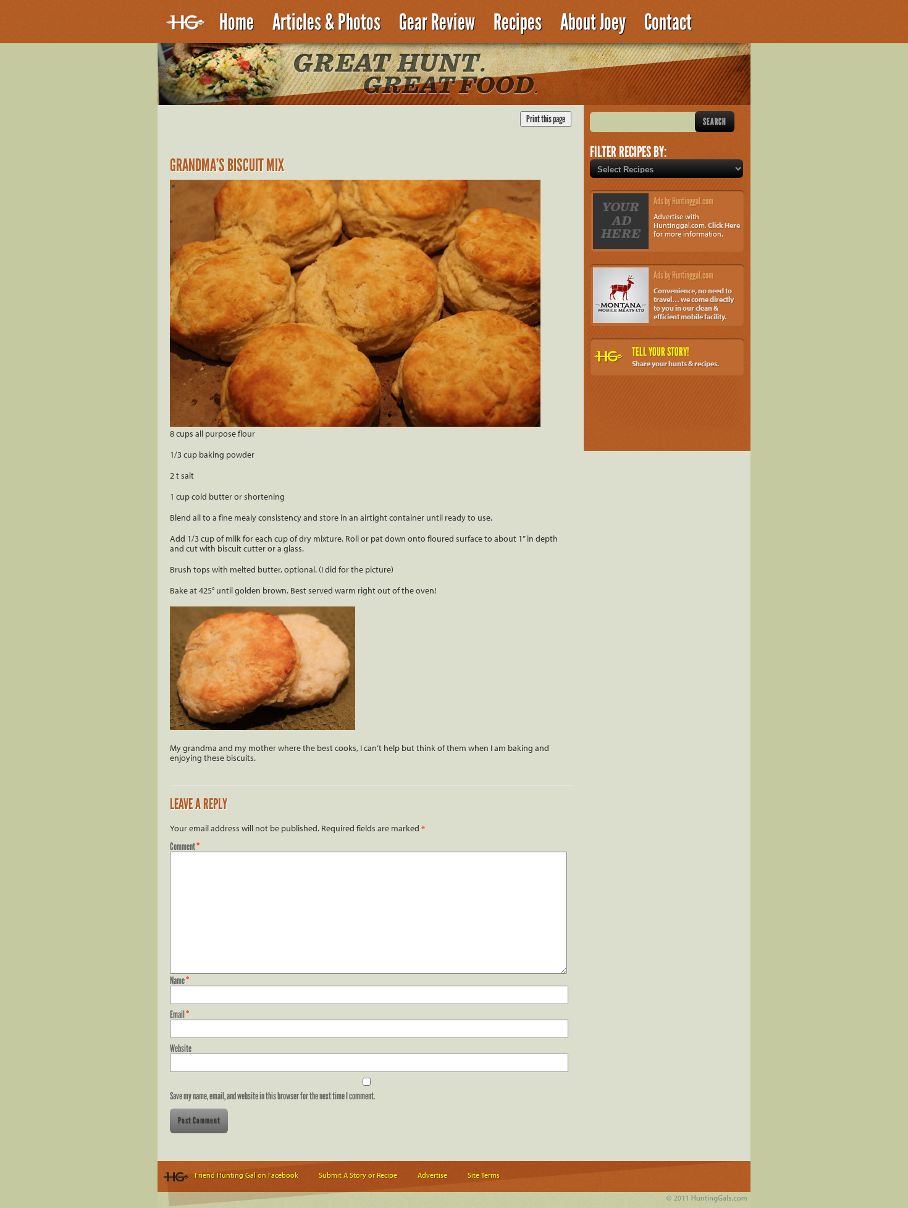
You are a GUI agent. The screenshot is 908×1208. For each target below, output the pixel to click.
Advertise (432, 1175)
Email (179, 1014)
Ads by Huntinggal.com (683, 201)
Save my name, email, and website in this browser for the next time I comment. (273, 1096)
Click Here (724, 225)
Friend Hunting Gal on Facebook (246, 1175)
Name (179, 980)
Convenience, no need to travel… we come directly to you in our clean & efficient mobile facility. (694, 303)
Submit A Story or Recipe (358, 1175)
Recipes (518, 22)
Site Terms (484, 1175)
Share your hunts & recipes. (675, 363)
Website (180, 1048)
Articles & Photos (326, 22)
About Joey (593, 22)
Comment (185, 846)
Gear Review (437, 22)
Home (236, 22)
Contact (668, 22)
